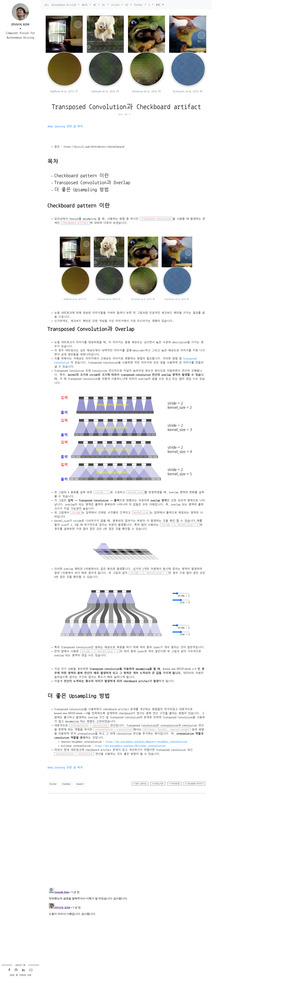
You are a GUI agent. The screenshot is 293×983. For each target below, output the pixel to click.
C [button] (150, 4)
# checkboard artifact (194, 784)
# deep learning (140, 784)
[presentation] (179, 669)
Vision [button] (116, 4)
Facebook (66, 784)
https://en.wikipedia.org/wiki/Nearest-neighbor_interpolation (146, 741)
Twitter (52, 784)
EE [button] (127, 4)
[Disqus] (126, 840)
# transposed (174, 784)
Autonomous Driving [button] (64, 4)
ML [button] (96, 4)
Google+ (80, 784)
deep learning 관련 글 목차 (65, 126)
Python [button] (139, 4)
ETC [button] (159, 4)
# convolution (157, 784)
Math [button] (85, 4)
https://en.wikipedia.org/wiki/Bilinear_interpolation (130, 745)
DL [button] (104, 4)
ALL (47, 4)
